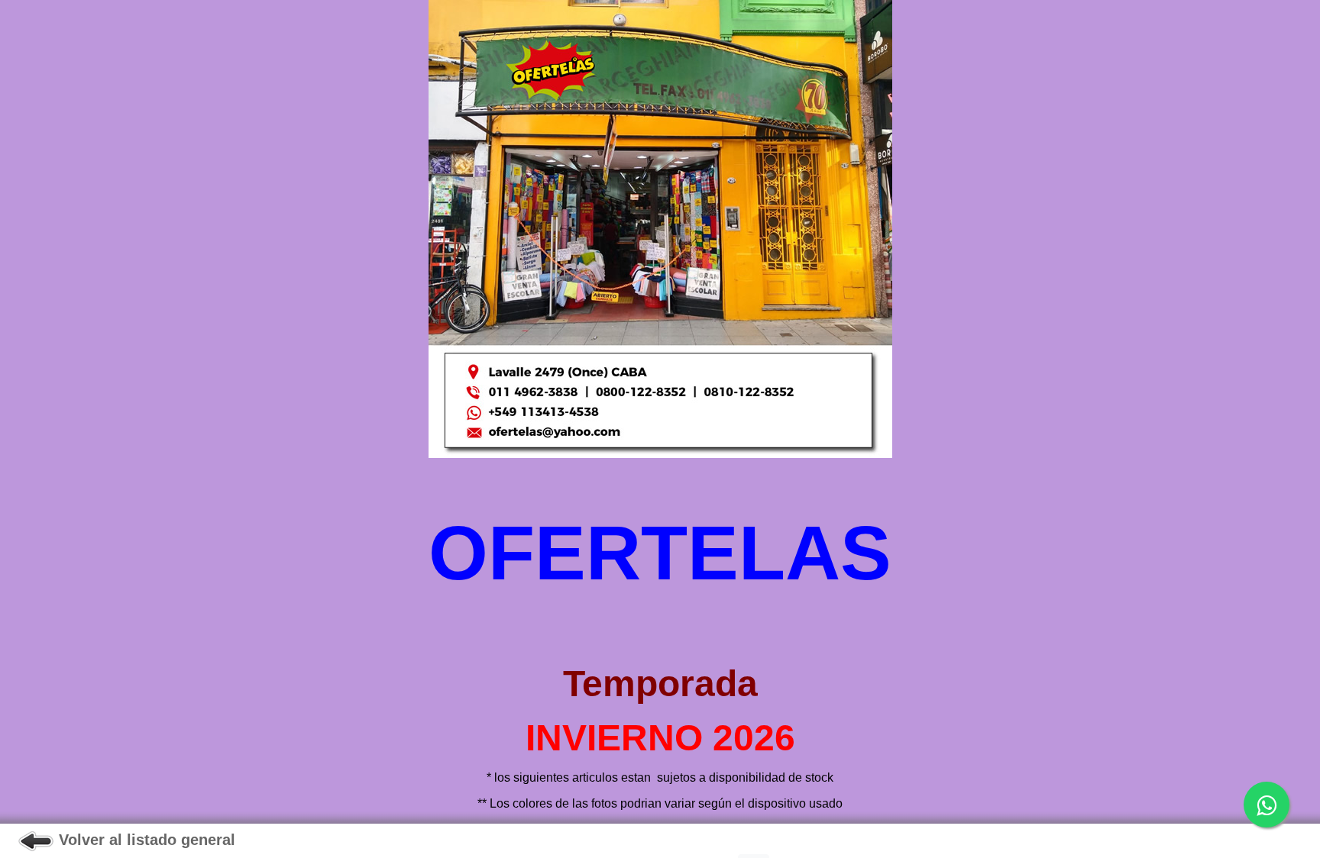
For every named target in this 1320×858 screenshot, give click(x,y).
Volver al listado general (144, 839)
